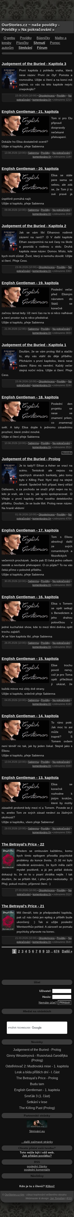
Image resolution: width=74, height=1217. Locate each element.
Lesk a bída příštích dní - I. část (37, 1072)
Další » (67, 951)
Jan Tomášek (57, 1198)
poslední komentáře (37, 1169)
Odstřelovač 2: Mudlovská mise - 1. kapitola (37, 1066)
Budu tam (37, 1084)
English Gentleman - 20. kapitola (30, 169)
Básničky (43, 38)
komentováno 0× (41, 99)
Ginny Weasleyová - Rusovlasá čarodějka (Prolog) (37, 1058)
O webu (9, 38)
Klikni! (50, 1186)
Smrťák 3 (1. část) (37, 1096)
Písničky (22, 43)
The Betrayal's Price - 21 (23, 906)
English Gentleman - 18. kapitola (30, 397)
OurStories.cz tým (14, 1194)
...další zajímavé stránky (37, 1141)
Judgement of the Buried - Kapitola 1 (34, 345)
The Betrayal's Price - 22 (23, 844)
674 (56, 951)
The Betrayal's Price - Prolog (37, 1078)
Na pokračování (61, 152)
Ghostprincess (47, 95)
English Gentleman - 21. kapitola (30, 112)
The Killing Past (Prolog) (37, 1108)
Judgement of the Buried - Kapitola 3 (34, 64)
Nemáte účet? (48, 1002)
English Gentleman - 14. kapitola (30, 716)
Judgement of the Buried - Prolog (31, 459)
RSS (69, 1198)
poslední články (37, 1166)
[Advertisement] (37, 10)
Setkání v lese (37, 1102)
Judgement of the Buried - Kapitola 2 (34, 226)
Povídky (26, 38)
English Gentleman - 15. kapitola (30, 659)
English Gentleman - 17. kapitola (30, 530)
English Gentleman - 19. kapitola (30, 283)
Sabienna (33, 152)
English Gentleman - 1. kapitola (37, 1090)
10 (48, 951)
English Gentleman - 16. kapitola (30, 597)
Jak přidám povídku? (37, 1155)
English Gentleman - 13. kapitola (30, 778)
